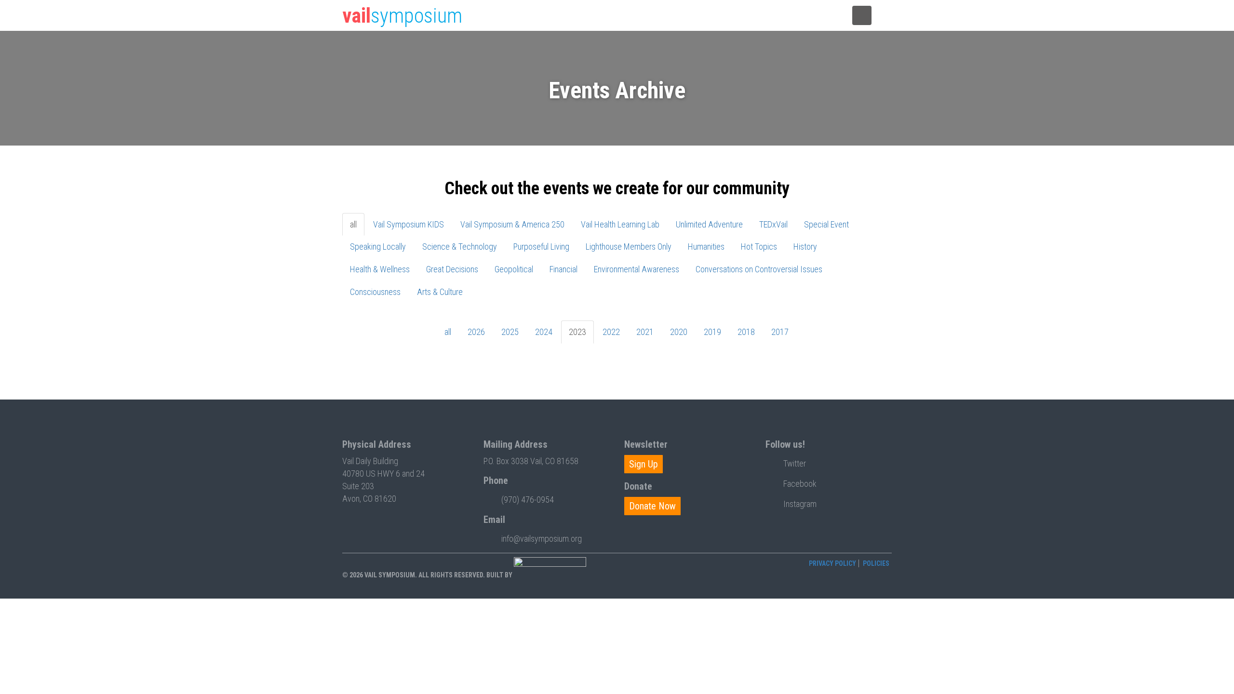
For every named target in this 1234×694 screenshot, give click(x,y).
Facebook (800, 484)
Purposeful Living (541, 246)
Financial (563, 269)
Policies (876, 563)
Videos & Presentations (708, 15)
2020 (678, 332)
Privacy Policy (832, 563)
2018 (746, 332)
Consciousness (375, 292)
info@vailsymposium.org (541, 539)
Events (609, 15)
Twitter (794, 463)
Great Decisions (452, 269)
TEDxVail (773, 224)
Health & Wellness (380, 269)
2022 (611, 332)
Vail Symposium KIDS (408, 224)
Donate (769, 15)
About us (816, 15)
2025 (510, 332)
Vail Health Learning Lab (620, 224)
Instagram (800, 504)
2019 (712, 332)
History (805, 246)
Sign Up (643, 464)
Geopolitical (514, 269)
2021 (645, 332)
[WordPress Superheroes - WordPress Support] (550, 575)
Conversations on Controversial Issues (759, 269)
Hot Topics (759, 246)
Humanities (706, 246)
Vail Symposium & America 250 (512, 224)
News (650, 15)
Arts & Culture (440, 292)
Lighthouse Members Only (628, 246)
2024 (543, 332)
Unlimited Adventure (709, 224)
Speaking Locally (378, 246)
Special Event (826, 224)
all (353, 224)
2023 (577, 332)
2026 (476, 332)
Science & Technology (459, 246)
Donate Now (652, 506)
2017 (780, 332)
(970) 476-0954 (527, 499)
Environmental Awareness (636, 269)
